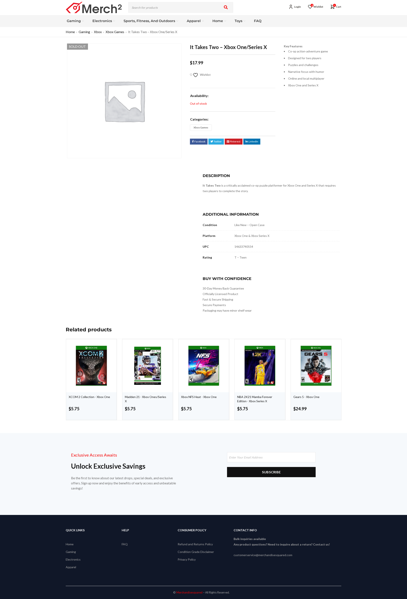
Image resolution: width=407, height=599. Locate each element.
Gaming (84, 32)
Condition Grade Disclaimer (196, 552)
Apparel (71, 567)
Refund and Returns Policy (195, 544)
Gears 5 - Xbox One (306, 397)
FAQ (125, 544)
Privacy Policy (187, 559)
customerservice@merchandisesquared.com (263, 555)
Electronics (73, 559)
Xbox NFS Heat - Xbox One (199, 397)
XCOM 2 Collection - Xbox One (89, 397)
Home (70, 32)
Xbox (98, 32)
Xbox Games (115, 32)
